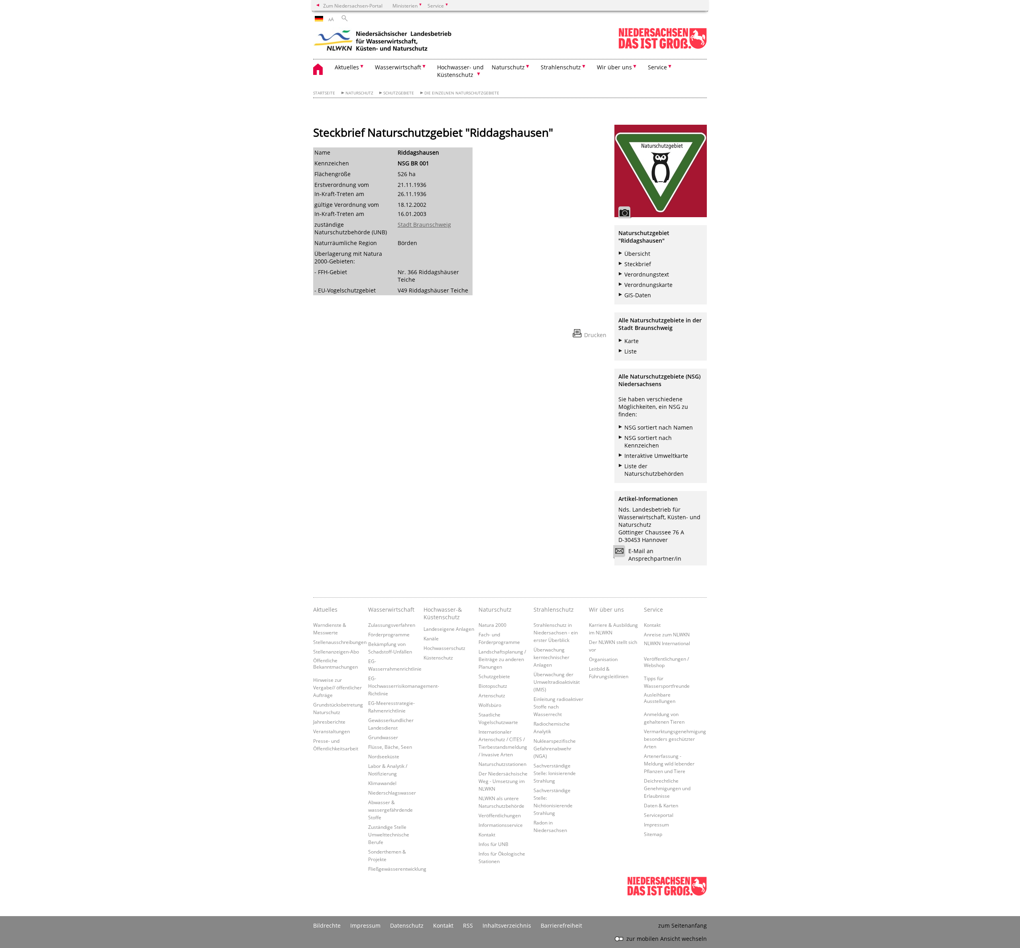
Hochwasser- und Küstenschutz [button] (460, 71)
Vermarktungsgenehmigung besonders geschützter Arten (675, 739)
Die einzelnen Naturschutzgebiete (461, 93)
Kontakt (487, 834)
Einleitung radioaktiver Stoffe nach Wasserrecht (558, 706)
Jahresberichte (329, 721)
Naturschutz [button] (508, 67)
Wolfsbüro (490, 705)
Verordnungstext (646, 274)
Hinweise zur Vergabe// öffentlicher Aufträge (337, 687)
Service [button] (657, 67)
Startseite (324, 93)
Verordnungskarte (648, 285)
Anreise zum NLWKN (667, 634)
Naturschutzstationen (502, 764)
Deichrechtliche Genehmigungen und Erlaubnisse (667, 788)
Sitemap (653, 834)
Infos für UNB (493, 844)
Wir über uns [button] (614, 67)
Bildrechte (327, 925)
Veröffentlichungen (500, 815)
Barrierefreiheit (561, 925)
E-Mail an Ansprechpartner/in (654, 554)
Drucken (595, 335)
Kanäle (431, 638)
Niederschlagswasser (392, 792)
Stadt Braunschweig (424, 224)
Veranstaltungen (331, 731)
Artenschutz (492, 695)
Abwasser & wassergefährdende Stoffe (390, 809)
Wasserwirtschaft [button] (398, 67)
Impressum (656, 824)
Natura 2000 (492, 625)
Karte (631, 341)
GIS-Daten (637, 295)
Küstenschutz (438, 657)
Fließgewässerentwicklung (397, 869)
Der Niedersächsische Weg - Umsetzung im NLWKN (503, 781)
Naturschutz (359, 93)
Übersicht (637, 253)
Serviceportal (658, 815)
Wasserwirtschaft (391, 609)
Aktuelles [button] (347, 67)
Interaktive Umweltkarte (656, 455)
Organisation (603, 659)
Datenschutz (407, 925)
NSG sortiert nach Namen (658, 427)
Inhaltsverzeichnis (507, 925)
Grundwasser (383, 737)
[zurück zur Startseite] (383, 41)
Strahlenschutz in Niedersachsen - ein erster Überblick (556, 632)
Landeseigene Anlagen (449, 629)
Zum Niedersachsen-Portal (352, 5)
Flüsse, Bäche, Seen (390, 747)
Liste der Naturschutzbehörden (654, 469)
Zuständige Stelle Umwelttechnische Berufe (388, 834)
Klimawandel (382, 783)
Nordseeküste (383, 756)
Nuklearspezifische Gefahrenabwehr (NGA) (555, 748)
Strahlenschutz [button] (561, 67)
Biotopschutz (493, 686)
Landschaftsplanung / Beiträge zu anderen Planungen (502, 659)
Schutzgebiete (398, 93)
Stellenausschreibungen (340, 642)
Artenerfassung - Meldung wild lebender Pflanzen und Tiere (669, 763)
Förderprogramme (389, 634)
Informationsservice (501, 825)
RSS (468, 925)
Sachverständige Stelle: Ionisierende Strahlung (555, 773)
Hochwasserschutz (444, 648)
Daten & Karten (661, 805)
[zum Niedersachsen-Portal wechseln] (662, 47)
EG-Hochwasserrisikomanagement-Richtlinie (403, 686)
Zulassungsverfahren (391, 625)
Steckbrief (637, 264)
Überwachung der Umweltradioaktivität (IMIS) (557, 682)
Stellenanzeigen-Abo (336, 651)
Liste (630, 351)
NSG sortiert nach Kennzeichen (648, 441)
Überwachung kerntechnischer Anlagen (551, 657)
